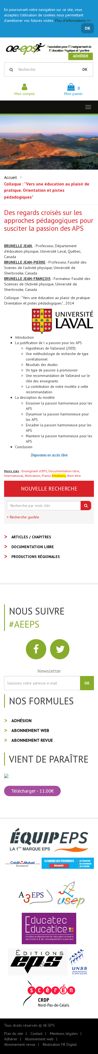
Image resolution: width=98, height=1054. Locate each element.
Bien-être (74, 476)
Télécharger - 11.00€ (32, 791)
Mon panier (73, 91)
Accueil (10, 177)
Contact (36, 1033)
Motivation (32, 476)
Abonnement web (30, 730)
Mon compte (24, 93)
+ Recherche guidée (23, 517)
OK (87, 28)
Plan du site (13, 1033)
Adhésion (21, 720)
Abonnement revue (32, 740)
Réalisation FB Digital (60, 1044)
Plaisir (46, 476)
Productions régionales (35, 556)
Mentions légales (64, 1033)
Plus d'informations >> (73, 20)
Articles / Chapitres (31, 537)
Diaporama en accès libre (49, 455)
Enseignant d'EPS (34, 471)
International (13, 476)
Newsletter (49, 671)
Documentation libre (63, 471)
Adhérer (80, 56)
